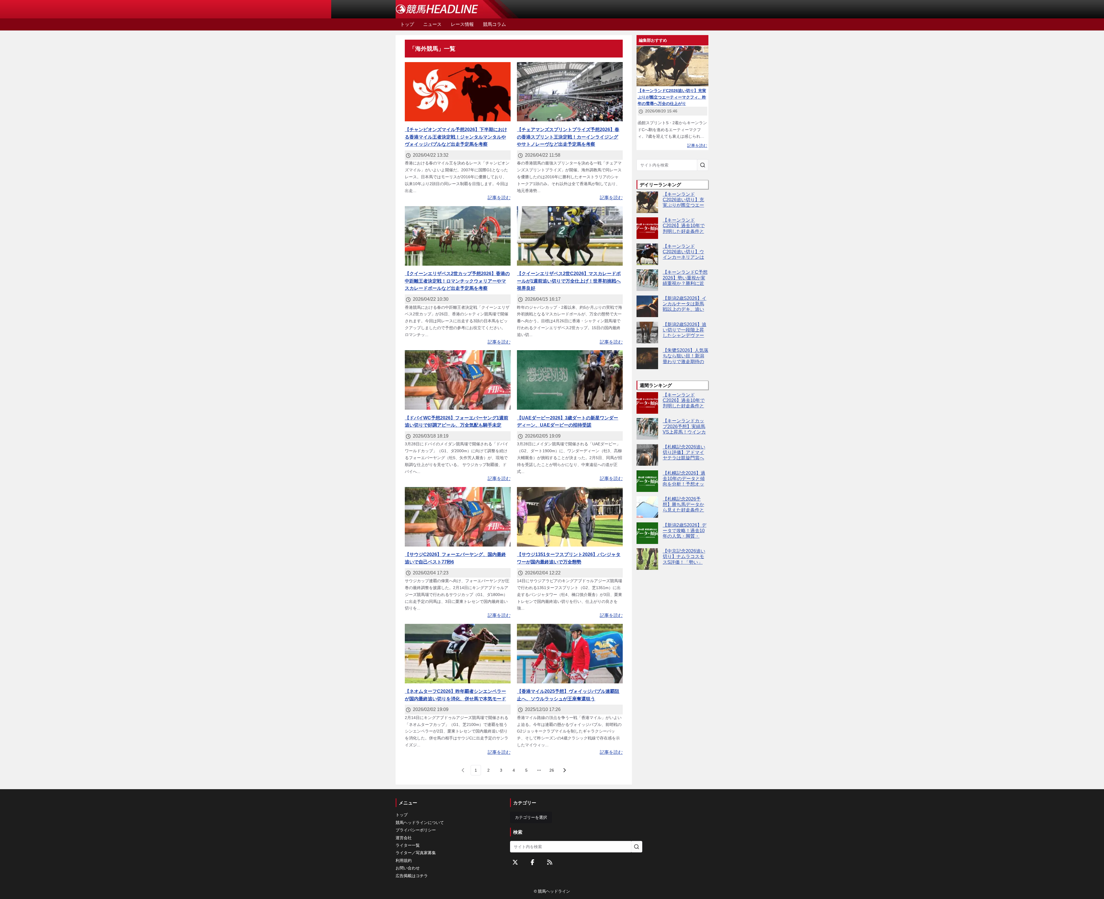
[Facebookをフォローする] (532, 862)
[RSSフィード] (550, 862)
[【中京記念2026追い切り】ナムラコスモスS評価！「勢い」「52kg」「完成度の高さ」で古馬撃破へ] (647, 559)
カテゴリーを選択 (531, 817)
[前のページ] (463, 770)
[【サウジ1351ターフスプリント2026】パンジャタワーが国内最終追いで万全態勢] (570, 517)
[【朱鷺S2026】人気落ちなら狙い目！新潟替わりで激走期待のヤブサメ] (647, 358)
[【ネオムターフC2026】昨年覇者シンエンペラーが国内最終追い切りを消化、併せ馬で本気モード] (458, 653)
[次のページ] (564, 770)
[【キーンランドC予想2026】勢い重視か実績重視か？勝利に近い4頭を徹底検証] (647, 280)
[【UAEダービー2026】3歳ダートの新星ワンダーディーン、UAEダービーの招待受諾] (570, 380)
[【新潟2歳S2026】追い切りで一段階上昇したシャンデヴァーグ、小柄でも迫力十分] (647, 332)
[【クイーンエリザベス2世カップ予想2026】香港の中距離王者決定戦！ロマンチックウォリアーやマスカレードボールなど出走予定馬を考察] (458, 236)
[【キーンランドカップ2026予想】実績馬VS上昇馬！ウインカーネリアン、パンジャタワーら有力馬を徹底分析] (647, 429)
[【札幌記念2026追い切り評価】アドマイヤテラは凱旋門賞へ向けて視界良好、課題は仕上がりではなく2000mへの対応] (647, 455)
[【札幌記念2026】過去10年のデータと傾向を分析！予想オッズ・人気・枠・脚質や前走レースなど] (647, 481)
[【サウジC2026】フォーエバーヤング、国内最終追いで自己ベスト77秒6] (458, 517)
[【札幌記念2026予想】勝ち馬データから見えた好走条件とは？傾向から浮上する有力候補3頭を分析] (647, 507)
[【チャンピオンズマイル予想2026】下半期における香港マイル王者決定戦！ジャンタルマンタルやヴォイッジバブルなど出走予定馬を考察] (458, 92)
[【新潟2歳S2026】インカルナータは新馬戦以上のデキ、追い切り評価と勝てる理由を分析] (647, 306)
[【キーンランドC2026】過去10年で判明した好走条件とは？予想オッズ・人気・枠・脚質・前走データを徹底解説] (647, 228)
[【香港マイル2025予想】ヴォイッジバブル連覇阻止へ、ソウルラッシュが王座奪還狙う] (570, 653)
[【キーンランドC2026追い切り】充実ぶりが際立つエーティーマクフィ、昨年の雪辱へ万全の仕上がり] (647, 202)
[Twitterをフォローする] (515, 862)
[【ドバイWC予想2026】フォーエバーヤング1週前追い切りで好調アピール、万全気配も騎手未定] (458, 380)
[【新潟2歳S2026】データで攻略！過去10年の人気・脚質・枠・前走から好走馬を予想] (647, 533)
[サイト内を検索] (702, 165)
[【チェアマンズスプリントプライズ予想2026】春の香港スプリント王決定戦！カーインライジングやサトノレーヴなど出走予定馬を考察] (570, 92)
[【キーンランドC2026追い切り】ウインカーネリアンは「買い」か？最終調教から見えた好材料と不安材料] (647, 254)
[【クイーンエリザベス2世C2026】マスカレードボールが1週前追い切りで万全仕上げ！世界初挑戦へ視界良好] (570, 236)
